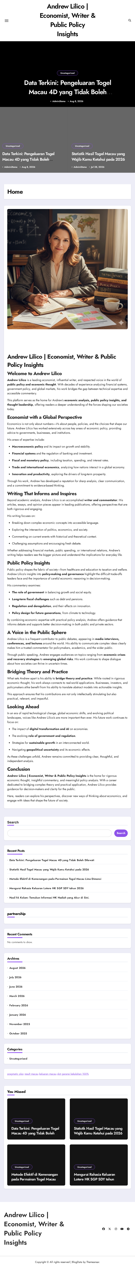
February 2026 (18, 1005)
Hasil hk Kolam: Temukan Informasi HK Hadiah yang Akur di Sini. (49, 897)
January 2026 (17, 1015)
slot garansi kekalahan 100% (73, 1074)
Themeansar (92, 1262)
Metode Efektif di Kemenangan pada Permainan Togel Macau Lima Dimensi (55, 879)
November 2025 (19, 1024)
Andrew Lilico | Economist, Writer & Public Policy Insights (67, 20)
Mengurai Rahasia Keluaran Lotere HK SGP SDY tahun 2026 (46, 888)
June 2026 (15, 987)
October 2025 (18, 1033)
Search (13, 822)
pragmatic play (15, 1074)
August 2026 (17, 968)
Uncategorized (67, 73)
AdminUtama (58, 101)
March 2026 (17, 996)
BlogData (77, 1262)
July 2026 (15, 977)
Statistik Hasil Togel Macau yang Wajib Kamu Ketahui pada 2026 (98, 156)
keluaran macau (47, 1074)
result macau (31, 1074)
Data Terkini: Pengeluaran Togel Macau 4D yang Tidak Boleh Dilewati (67, 92)
